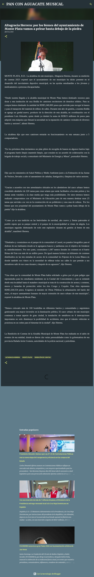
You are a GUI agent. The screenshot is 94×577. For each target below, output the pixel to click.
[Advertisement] (47, 406)
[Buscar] (66, 4)
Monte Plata (27, 357)
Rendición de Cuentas (43, 357)
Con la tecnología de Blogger (48, 574)
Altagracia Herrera (13, 357)
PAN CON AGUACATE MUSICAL (34, 4)
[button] (6, 36)
